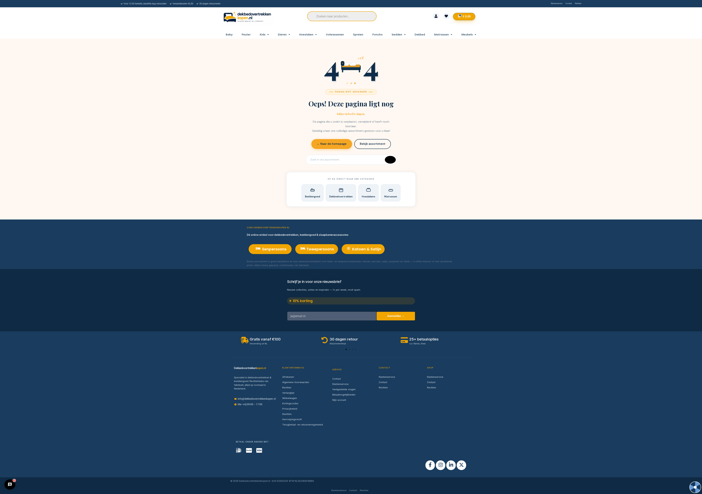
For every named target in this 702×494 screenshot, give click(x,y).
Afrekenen (288, 377)
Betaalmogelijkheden (343, 394)
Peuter (246, 34)
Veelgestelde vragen (344, 389)
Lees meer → (317, 265)
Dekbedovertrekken (341, 196)
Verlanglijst (288, 392)
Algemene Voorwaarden (295, 382)
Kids (262, 34)
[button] (346, 349)
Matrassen (441, 34)
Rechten (286, 387)
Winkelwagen (289, 398)
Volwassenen (335, 34)
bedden (397, 34)
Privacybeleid (289, 408)
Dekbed (420, 34)
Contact (336, 378)
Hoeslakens (368, 196)
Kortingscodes (290, 403)
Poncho (377, 34)
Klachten (287, 414)
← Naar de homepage (332, 144)
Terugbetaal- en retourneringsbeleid (302, 424)
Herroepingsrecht (292, 419)
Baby (229, 34)
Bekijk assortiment (372, 144)
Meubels (467, 34)
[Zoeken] (390, 160)
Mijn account (339, 400)
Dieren (282, 34)
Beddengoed (312, 196)
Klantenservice (340, 384)
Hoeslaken (306, 34)
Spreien (358, 34)
